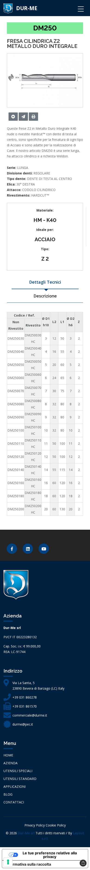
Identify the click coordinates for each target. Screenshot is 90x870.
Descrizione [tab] (45, 296)
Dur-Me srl (26, 833)
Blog (7, 794)
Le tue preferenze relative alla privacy (50, 855)
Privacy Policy (34, 825)
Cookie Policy (56, 825)
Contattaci (13, 802)
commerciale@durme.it (29, 715)
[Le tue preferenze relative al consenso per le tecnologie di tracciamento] (8, 862)
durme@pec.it (22, 724)
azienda (10, 763)
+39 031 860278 (24, 697)
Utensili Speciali (17, 771)
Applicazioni (14, 786)
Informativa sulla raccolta (28, 864)
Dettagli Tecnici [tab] (45, 282)
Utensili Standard (19, 778)
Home (8, 755)
